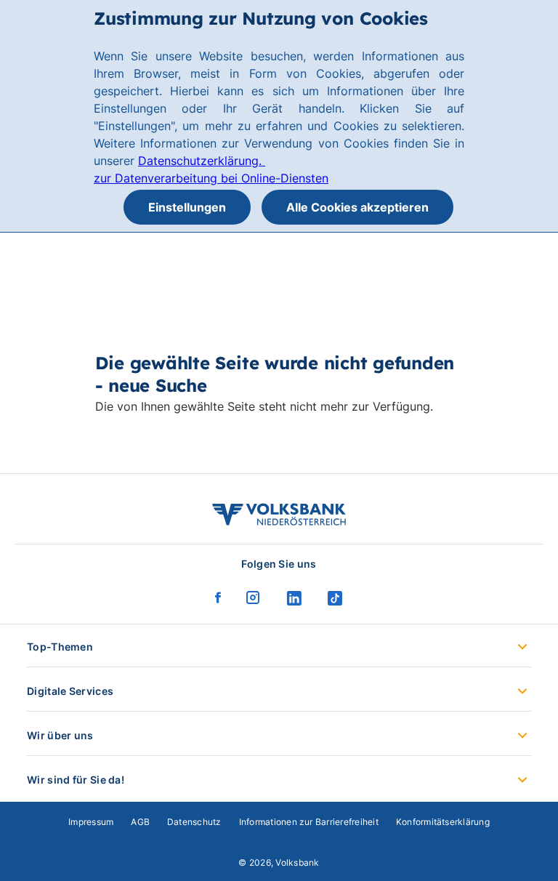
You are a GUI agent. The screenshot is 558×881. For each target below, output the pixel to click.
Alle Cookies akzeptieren (357, 207)
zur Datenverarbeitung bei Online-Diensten (211, 178)
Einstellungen (187, 207)
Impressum (90, 821)
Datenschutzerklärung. (201, 160)
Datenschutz (194, 821)
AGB (140, 821)
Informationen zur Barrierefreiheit (309, 821)
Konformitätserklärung (443, 821)
